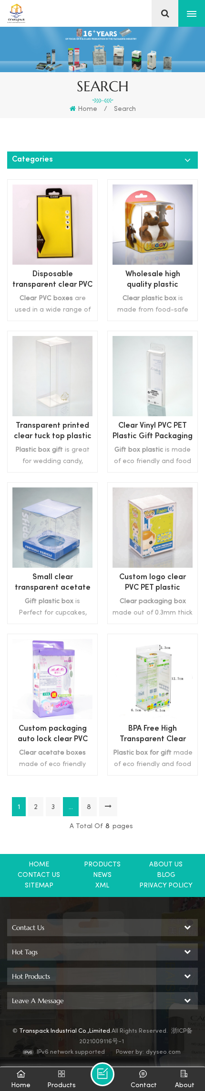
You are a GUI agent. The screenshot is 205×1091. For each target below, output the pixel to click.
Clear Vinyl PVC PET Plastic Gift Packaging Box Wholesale (153, 432)
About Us (166, 865)
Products (102, 865)
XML (102, 886)
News (102, 875)
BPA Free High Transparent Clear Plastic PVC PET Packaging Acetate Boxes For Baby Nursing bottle (152, 735)
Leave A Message (102, 1074)
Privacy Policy (166, 886)
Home (87, 109)
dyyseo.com (163, 1052)
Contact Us (39, 875)
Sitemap (39, 886)
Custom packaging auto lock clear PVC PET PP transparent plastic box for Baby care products (52, 735)
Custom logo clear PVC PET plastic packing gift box (152, 584)
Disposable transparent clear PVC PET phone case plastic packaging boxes (52, 281)
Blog (166, 875)
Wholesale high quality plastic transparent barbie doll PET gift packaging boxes (152, 281)
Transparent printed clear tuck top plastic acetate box (53, 432)
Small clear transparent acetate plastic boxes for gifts (52, 584)
